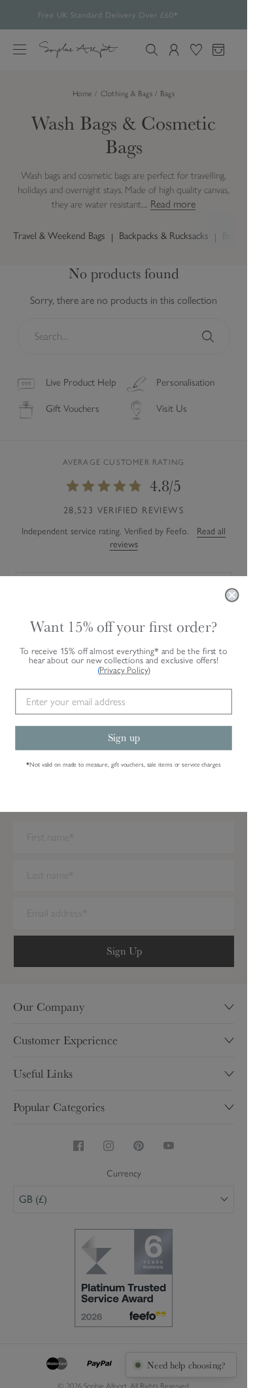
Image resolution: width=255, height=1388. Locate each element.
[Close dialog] (232, 595)
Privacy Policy (124, 670)
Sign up (124, 737)
